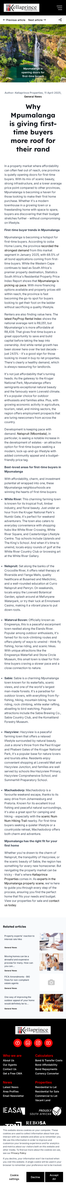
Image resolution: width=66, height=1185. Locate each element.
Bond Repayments (46, 1069)
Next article (35, 19)
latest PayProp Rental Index (23, 318)
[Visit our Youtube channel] (48, 1043)
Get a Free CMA (12, 1073)
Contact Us (9, 1069)
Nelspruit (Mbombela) (32, 433)
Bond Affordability (46, 1064)
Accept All (54, 1177)
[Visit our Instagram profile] (38, 1043)
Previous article (15, 19)
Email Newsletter (13, 1095)
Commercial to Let (46, 1095)
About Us (8, 1060)
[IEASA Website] (14, 1111)
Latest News (11, 1087)
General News (33, 96)
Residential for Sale (47, 1091)
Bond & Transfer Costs (49, 1060)
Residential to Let (46, 1087)
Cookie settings (14, 1177)
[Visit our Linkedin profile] (27, 1043)
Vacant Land (42, 1100)
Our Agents (10, 1064)
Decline (35, 1177)
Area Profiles (11, 1091)
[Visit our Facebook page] (17, 1043)
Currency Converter (47, 1073)
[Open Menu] (59, 8)
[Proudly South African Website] (46, 1112)
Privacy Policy (18, 1153)
